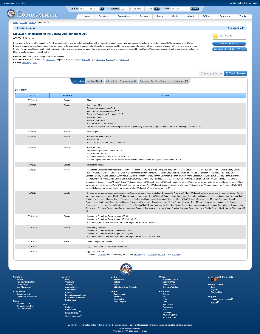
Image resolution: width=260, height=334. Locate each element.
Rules (165, 310)
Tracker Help (216, 292)
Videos (117, 282)
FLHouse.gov (8, 3)
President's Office (170, 279)
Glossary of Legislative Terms (229, 49)
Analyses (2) (146, 81)
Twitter (212, 279)
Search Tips (168, 304)
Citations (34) (181, 81)
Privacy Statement (125, 328)
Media (175, 16)
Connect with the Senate (220, 277)
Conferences (70, 290)
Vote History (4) (163, 81)
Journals (69, 285)
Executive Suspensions (75, 297)
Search (166, 9)
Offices (206, 16)
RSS (215, 279)
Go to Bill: (75, 9)
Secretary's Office (170, 287)
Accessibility (136, 328)
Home (87, 16)
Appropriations (71, 287)
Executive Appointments (75, 295)
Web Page (26, 63)
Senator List (22, 279)
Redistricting (70, 300)
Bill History (78, 81)
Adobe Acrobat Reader (221, 300)
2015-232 (100, 60)
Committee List (23, 294)
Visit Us (117, 297)
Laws (160, 16)
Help (165, 299)
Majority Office (169, 282)
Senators (103, 16)
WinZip (214, 303)
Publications (119, 279)
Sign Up (247, 3)
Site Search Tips (24, 309)
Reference (225, 16)
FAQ (164, 297)
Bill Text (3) (112, 81)
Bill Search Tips (23, 303)
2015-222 (50, 60)
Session (143, 16)
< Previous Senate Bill (25, 28)
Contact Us (119, 299)
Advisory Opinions (170, 315)
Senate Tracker (215, 284)
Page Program (120, 302)
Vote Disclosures (24, 287)
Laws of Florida (72, 313)
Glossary (166, 294)
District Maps (22, 285)
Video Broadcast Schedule (125, 287)
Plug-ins (212, 296)
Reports (68, 292)
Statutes (69, 307)
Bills (67, 279)
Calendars (69, 282)
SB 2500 (86, 60)
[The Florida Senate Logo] (32, 13)
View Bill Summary (229, 43)
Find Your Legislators (26, 282)
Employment (119, 294)
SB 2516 (110, 60)
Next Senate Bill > (236, 28)
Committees (124, 16)
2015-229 (124, 60)
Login (255, 3)
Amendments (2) (128, 81)
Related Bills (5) (95, 81)
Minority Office (169, 285)
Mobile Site (21, 3)
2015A (32, 23)
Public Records (169, 317)
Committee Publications (27, 297)
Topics (117, 285)
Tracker (243, 16)
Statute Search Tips (25, 306)
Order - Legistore (72, 316)
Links (165, 302)
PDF (35, 63)
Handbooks (167, 312)
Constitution (70, 310)
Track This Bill (226, 36)
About (190, 16)
